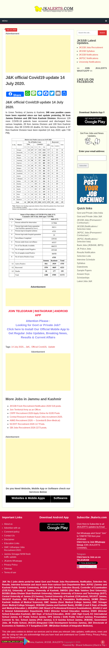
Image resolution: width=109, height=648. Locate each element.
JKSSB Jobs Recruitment (91, 47)
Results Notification (86, 252)
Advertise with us (12, 528)
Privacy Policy (11, 565)
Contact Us (9, 535)
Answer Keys (83, 274)
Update (51, 347)
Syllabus (81, 263)
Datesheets (82, 267)
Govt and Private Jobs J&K (89, 216)
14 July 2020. (17, 347)
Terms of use (10, 572)
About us (8, 524)
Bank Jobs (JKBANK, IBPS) (90, 245)
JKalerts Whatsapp (13, 561)
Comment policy (11, 532)
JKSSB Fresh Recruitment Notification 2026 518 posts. (35, 406)
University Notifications (90, 62)
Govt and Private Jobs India (90, 213)
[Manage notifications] (103, 642)
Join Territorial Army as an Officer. (25, 409)
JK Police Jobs (84, 249)
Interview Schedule (86, 259)
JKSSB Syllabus (87, 51)
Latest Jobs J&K (84, 281)
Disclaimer (9, 539)
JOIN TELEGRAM (20, 311)
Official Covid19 (38, 347)
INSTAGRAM (43, 311)
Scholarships (83, 278)
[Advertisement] (38, 54)
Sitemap (8, 568)
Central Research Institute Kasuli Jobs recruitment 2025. (36, 417)
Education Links (11, 543)
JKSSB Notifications (88, 55)
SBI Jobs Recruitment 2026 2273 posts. (28, 428)
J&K (28, 347)
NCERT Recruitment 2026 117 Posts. (27, 424)
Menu (5, 21)
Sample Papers (84, 270)
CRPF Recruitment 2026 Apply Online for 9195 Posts (35, 413)
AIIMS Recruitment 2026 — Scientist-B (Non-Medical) (35, 420)
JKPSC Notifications (88, 58)
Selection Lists (84, 256)
